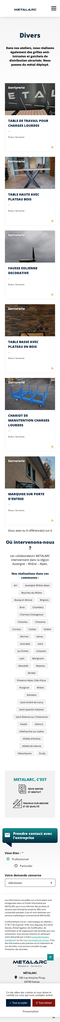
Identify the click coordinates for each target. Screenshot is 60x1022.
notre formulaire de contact (36, 940)
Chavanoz (40, 621)
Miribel (32, 672)
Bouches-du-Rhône (31, 592)
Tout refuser (45, 1002)
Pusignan (24, 687)
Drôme (47, 629)
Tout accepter (19, 1002)
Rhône (40, 687)
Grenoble (25, 643)
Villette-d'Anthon (32, 738)
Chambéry (38, 607)
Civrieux (16, 629)
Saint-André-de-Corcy (31, 702)
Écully (42, 753)
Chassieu (23, 621)
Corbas (32, 629)
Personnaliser (31, 1011)
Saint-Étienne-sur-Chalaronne (32, 716)
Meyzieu (40, 665)
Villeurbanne (25, 753)
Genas (39, 636)
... (9, 130)
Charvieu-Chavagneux (31, 614)
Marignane (38, 658)
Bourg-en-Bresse (23, 599)
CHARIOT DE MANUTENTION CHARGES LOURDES (28, 420)
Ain (15, 585)
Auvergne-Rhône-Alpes (37, 585)
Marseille (23, 665)
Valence (39, 724)
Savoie (23, 724)
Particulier (26, 866)
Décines (24, 636)
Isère (40, 643)
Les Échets (22, 651)
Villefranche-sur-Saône (31, 731)
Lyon (22, 658)
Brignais (44, 599)
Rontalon (31, 694)
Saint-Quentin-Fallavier (31, 709)
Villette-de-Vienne (31, 746)
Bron (22, 607)
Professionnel (20, 859)
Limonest (41, 651)
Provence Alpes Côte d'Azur (31, 680)
